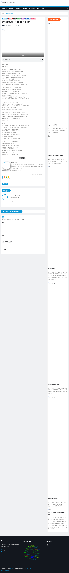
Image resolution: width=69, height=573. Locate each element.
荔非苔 (5, 25)
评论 (3, 223)
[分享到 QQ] (3, 177)
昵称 (3, 235)
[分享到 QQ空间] (8, 177)
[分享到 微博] (4, 177)
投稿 (43, 8)
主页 (3, 13)
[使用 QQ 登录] (3, 217)
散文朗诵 (11, 8)
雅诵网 (11, 568)
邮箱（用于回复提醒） (7, 242)
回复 (12, 201)
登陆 (38, 8)
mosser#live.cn (6, 552)
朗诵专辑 (25, 8)
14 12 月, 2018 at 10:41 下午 (19, 195)
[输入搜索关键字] (67, 8)
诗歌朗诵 (4, 8)
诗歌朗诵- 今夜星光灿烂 (11, 13)
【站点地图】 (7, 570)
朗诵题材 (31, 8)
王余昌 (5, 183)
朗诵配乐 (18, 8)
